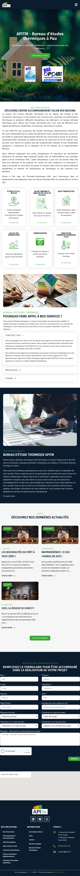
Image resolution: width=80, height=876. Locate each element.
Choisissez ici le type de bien (12, 722)
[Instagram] (46, 819)
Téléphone (46, 684)
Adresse (4, 694)
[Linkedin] (33, 819)
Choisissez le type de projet (54, 712)
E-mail (3, 684)
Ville (44, 694)
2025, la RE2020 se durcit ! (18, 608)
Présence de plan (7, 712)
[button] (76, 5)
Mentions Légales (59, 872)
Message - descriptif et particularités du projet (20, 731)
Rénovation (48, 529)
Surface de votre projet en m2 (55, 703)
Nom (2, 675)
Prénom (45, 675)
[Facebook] (40, 819)
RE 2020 (7, 529)
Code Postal (5, 703)
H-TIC (29, 872)
